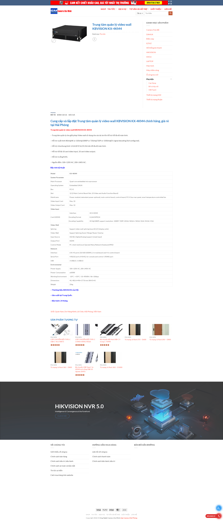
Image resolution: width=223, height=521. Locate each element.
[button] (53, 40)
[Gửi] (170, 13)
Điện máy (150, 39)
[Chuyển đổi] (171, 79)
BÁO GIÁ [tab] (72, 115)
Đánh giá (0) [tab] (62, 115)
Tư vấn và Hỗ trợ (138, 9)
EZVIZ (149, 43)
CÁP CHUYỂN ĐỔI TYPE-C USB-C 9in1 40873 (61, 340)
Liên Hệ (168, 9)
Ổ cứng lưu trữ (152, 75)
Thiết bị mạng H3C (153, 95)
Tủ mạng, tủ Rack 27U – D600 (135, 339)
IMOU (149, 57)
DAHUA (149, 34)
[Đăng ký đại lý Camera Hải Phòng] (109, 2)
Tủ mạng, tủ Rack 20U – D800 (160, 339)
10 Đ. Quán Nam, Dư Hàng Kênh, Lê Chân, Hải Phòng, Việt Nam (76, 311)
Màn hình (150, 66)
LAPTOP (149, 61)
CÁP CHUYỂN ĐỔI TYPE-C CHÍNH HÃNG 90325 (85, 340)
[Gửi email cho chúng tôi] (171, 4)
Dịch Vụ (122, 9)
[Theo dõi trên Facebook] (169, 1)
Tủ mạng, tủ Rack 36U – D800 (61, 367)
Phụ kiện (102, 34)
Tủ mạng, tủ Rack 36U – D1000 (111, 367)
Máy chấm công (152, 70)
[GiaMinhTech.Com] (61, 11)
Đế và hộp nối (153, 86)
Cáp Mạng (152, 83)
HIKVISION (151, 52)
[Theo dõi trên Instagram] (171, 1)
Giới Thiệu (156, 9)
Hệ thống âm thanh (154, 48)
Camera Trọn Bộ (152, 30)
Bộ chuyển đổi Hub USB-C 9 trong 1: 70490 (110, 340)
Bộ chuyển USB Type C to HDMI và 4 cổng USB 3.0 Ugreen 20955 (84, 369)
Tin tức (111, 9)
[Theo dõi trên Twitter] (169, 4)
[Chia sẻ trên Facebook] (94, 39)
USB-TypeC (153, 90)
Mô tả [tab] (53, 115)
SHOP (103, 9)
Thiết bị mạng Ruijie (154, 99)
